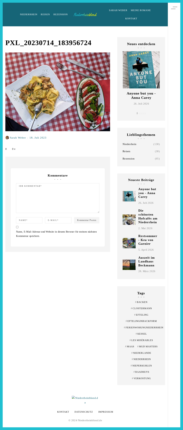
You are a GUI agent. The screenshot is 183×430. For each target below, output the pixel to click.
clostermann (141, 308)
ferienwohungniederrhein (143, 327)
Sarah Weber (118, 10)
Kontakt (131, 18)
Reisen (45, 14)
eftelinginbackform (141, 321)
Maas (129, 346)
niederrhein (141, 359)
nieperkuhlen (141, 365)
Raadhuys (141, 372)
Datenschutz (84, 411)
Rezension (60, 14)
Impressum (105, 411)
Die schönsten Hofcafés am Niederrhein (147, 216)
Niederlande (141, 353)
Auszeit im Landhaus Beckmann (146, 261)
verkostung (141, 378)
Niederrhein (28, 14)
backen (141, 302)
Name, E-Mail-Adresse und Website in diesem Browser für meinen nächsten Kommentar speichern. (56, 233)
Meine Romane (141, 10)
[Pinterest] (174, 206)
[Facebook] (174, 219)
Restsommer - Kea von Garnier (147, 239)
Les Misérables (141, 340)
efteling (141, 314)
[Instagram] (174, 213)
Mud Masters (147, 346)
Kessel (141, 333)
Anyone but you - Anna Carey (147, 193)
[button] (137, 113)
